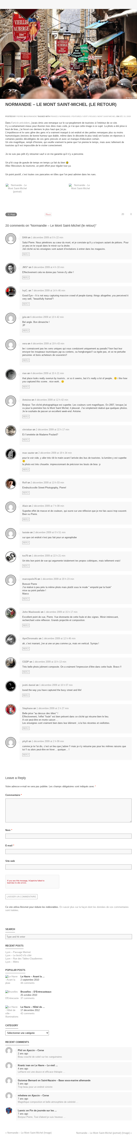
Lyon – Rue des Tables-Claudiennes (23, 958)
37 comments (28, 998)
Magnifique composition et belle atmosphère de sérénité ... (48, 1102)
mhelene (22, 1095)
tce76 (25, 555)
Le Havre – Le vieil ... (46, 1065)
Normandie (31, 116)
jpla (24, 317)
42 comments (28, 1013)
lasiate (25, 532)
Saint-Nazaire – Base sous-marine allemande (65, 1080)
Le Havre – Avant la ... (33, 976)
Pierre (19, 116)
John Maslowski (31, 612)
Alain (25, 506)
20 (122, 214)
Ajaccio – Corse (35, 1050)
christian (27, 429)
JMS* (25, 267)
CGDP (25, 661)
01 (125, 116)
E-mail (9, 845)
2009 (128, 116)
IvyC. (25, 290)
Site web (10, 861)
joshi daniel (28, 685)
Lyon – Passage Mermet (18, 952)
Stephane (27, 708)
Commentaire (13, 795)
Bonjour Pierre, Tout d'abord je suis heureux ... (42, 1117)
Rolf (24, 482)
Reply (26, 254)
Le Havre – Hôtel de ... (33, 1007)
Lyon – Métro (12, 961)
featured (76, 116)
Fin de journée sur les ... (43, 1110)
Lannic (21, 1110)
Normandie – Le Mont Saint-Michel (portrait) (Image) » (104, 1133)
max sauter (28, 452)
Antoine (26, 399)
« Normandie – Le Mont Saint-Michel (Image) (28, 1132)
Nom (8, 830)
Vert (85, 116)
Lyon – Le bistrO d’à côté (18, 955)
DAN (24, 237)
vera (24, 343)
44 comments (28, 983)
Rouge (92, 116)
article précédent (21, 122)
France (54, 116)
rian (24, 373)
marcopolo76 (29, 579)
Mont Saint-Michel (107, 116)
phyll (25, 741)
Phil (20, 1050)
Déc (121, 116)
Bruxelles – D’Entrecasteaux (36, 991)
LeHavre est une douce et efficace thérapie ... (41, 1071)
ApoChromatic (30, 638)
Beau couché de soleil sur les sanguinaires (40, 1056)
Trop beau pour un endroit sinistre (35, 1087)
